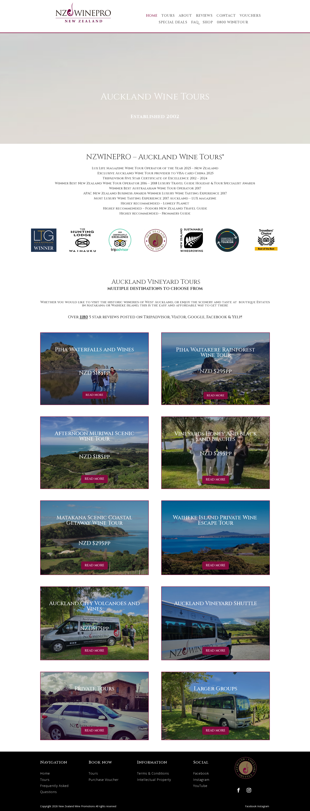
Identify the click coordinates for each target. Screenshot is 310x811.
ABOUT (185, 16)
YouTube (200, 786)
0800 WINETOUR (232, 22)
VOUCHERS (250, 16)
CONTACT (226, 16)
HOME (152, 16)
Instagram (201, 779)
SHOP (208, 22)
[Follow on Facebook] (238, 790)
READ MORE (94, 395)
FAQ (195, 22)
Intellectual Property (154, 779)
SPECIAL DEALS (173, 22)
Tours (45, 779)
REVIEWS (204, 16)
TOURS (168, 16)
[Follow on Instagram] (248, 790)
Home (45, 773)
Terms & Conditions (153, 773)
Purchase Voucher (104, 779)
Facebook (201, 773)
